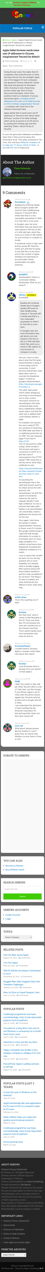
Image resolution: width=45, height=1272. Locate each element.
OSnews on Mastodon (13, 1229)
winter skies (20, 597)
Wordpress (26, 1184)
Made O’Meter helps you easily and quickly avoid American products (19, 1118)
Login (8, 919)
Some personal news (13, 1142)
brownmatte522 (22, 646)
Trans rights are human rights (16, 1242)
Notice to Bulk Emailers (14, 1234)
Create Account (13, 915)
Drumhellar (20, 202)
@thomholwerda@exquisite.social (17, 178)
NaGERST (23, 274)
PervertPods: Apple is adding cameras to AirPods (21, 1065)
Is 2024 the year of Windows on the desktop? (20, 1094)
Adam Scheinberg (34, 1181)
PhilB (17, 681)
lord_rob (19, 726)
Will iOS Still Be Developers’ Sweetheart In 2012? (22, 972)
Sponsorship (9, 1225)
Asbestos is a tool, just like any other (20, 1042)
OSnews (14, 1266)
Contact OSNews (11, 1238)
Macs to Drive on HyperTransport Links (21, 992)
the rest (13, 148)
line (4, 148)
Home (7, 40)
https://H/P (24, 441)
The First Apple (10, 963)
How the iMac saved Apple (16, 955)
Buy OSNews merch (15, 869)
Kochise (22, 612)
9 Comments (16, 66)
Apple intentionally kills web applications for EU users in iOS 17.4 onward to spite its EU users (22, 1106)
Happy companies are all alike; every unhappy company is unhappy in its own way (21, 1053)
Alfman (22, 295)
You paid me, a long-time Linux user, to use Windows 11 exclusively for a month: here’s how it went (22, 1031)
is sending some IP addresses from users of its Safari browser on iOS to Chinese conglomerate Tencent (22, 101)
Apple (14, 40)
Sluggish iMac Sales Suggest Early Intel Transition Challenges (21, 983)
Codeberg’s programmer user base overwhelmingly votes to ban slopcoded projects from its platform (22, 1017)
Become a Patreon (14, 866)
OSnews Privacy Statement (14, 1169)
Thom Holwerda (11, 61)
